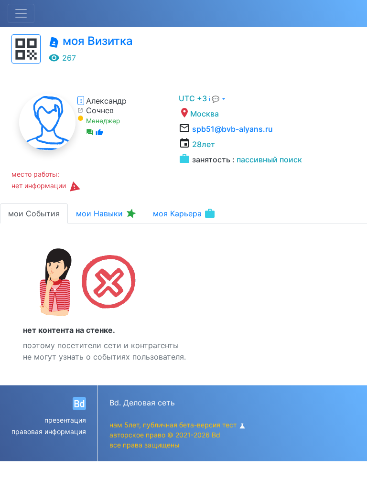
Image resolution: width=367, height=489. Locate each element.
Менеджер (103, 121)
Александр (106, 101)
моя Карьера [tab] (184, 213)
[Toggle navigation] (21, 13)
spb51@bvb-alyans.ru (232, 129)
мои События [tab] (34, 213)
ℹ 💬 (215, 99)
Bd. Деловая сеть (142, 402)
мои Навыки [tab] (107, 213)
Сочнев (100, 110)
